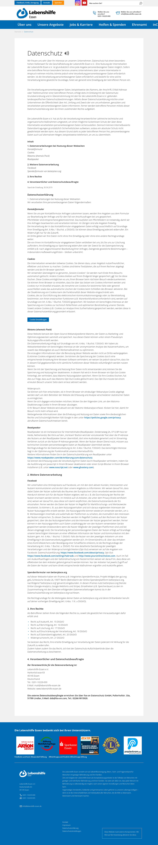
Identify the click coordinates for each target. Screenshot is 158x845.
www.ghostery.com (83, 467)
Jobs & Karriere (81, 24)
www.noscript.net (58, 467)
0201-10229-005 (29, 798)
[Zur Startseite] (36, 13)
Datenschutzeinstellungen (71, 831)
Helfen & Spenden (112, 24)
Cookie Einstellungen (38, 319)
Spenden (58, 3)
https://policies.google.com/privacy (102, 417)
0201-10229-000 (29, 795)
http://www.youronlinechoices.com (97, 555)
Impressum (66, 825)
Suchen (141, 3)
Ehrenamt (139, 24)
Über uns (24, 24)
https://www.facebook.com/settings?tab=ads (50, 555)
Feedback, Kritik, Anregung (28, 3)
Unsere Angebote (51, 24)
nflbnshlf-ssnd (32, 806)
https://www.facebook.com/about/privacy (82, 552)
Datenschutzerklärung (70, 828)
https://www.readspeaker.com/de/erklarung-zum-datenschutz (59, 457)
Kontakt (46, 3)
